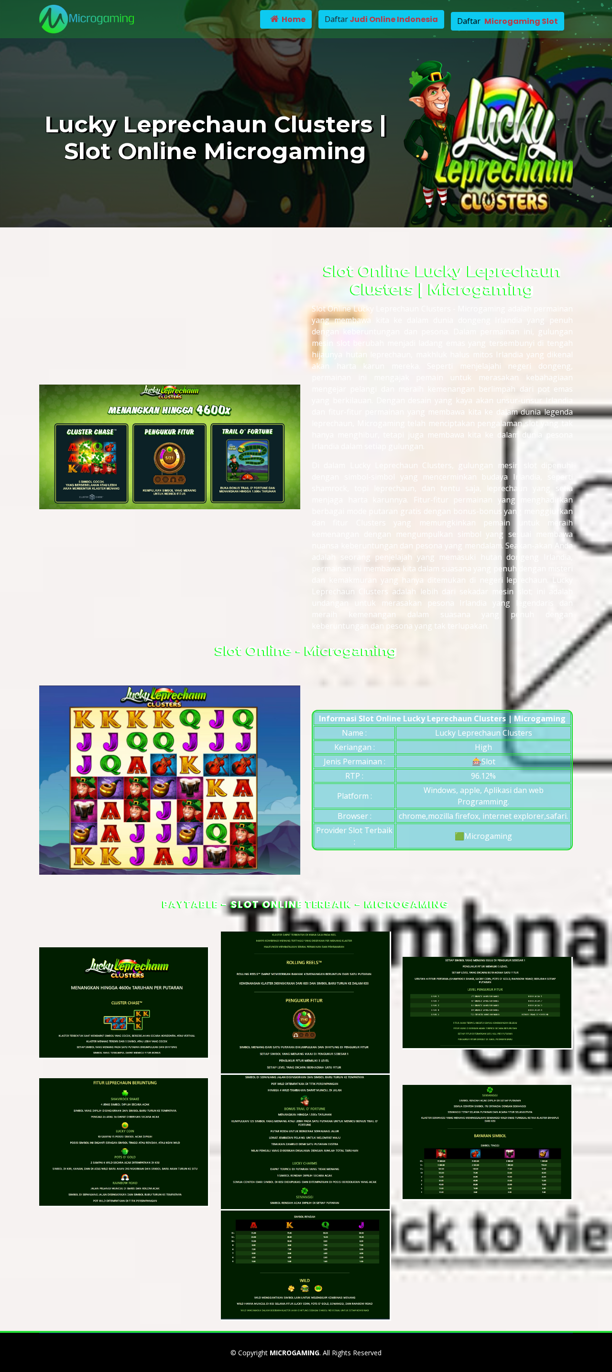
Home (293, 19)
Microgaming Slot (521, 21)
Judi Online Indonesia (393, 19)
